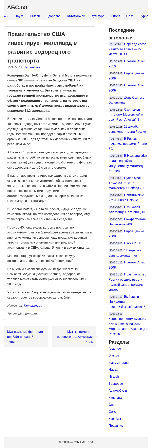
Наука (19, 16)
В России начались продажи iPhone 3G (128, 143)
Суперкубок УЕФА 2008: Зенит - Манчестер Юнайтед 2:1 (126, 183)
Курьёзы (115, 418)
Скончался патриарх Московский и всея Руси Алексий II (126, 114)
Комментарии (119, 362)
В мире (114, 355)
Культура (97, 16)
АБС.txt (17, 7)
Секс (129, 16)
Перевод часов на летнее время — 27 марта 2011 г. (127, 49)
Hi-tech (35, 16)
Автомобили (76, 16)
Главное (115, 348)
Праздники (116, 425)
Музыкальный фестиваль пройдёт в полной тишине (25, 336)
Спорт (115, 16)
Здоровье (53, 16)
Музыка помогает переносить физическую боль (75, 336)
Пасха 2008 (132, 243)
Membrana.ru (33, 305)
